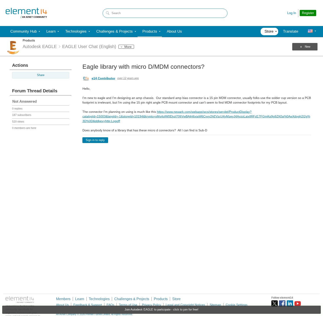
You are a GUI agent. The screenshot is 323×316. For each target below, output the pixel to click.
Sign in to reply (95, 140)
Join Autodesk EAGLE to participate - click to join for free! (161, 309)
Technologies (99, 299)
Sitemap (215, 305)
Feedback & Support (87, 305)
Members (63, 299)
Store (176, 299)
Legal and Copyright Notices (185, 305)
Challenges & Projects (131, 299)
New (307, 46)
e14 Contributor (103, 78)
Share (40, 75)
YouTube (297, 303)
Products (29, 40)
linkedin (290, 303)
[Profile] (310, 31)
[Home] (26, 13)
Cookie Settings (236, 305)
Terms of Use (128, 305)
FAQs (110, 305)
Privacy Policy (151, 305)
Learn (79, 299)
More (128, 46)
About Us (62, 305)
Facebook (282, 303)
